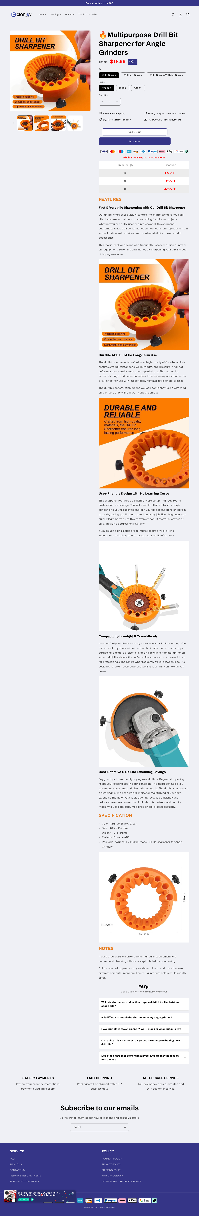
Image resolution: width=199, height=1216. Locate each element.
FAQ (12, 1159)
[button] (55, 14)
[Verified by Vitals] (32, 1199)
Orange (106, 88)
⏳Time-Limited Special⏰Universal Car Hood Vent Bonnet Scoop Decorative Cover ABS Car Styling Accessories (37, 1195)
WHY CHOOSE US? (112, 1176)
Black (122, 88)
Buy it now (135, 141)
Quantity (103, 95)
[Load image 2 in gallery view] (41, 123)
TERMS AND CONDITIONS (24, 1181)
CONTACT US (17, 1170)
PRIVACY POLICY (111, 1164)
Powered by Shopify (106, 1207)
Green (137, 88)
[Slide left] (13, 123)
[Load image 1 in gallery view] (24, 123)
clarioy (94, 1207)
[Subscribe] (125, 1127)
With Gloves (109, 75)
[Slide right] (87, 123)
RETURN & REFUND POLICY (26, 1176)
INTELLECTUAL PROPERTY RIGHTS (121, 1181)
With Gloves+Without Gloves (166, 75)
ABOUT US (16, 1164)
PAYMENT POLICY (112, 1159)
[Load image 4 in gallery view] (75, 123)
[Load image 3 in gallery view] (58, 123)
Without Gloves (133, 75)
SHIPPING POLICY (112, 1170)
